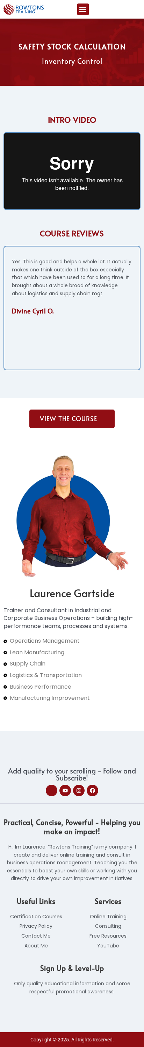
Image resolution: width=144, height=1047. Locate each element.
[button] (83, 9)
